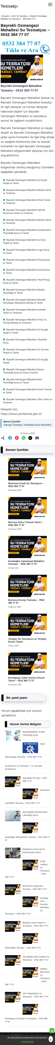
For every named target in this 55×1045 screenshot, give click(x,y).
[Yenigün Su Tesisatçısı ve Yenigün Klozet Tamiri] (27, 635)
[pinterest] (16, 438)
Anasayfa (5, 16)
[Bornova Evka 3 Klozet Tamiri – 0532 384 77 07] (27, 518)
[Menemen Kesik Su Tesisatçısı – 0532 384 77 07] (27, 479)
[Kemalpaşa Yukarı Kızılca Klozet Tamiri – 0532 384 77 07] (27, 674)
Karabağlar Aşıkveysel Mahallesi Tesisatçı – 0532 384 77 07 (26, 562)
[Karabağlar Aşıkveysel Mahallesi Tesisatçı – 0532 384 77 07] (27, 557)
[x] (30, 438)
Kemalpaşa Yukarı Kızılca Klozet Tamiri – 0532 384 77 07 (26, 679)
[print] (37, 438)
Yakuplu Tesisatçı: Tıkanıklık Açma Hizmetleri (27, 425)
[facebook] (10, 438)
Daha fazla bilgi (27, 1041)
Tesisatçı (9, 6)
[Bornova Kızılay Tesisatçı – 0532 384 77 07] (27, 596)
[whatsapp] (23, 438)
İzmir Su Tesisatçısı (20, 16)
